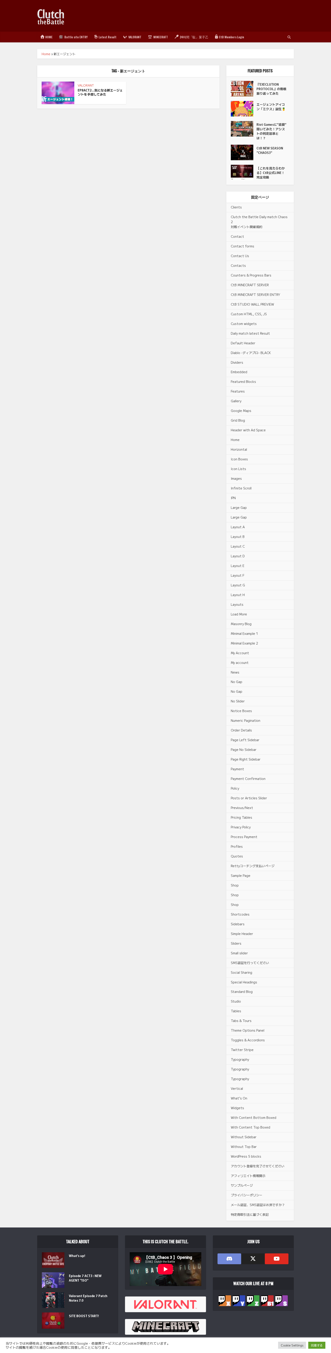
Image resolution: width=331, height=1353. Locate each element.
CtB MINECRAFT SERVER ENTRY (255, 294)
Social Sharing (241, 972)
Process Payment (244, 836)
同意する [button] (317, 1345)
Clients (236, 207)
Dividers (237, 362)
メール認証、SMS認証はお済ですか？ (258, 1204)
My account (240, 662)
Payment (237, 769)
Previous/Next (242, 807)
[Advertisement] (212, 16)
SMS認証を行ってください (250, 962)
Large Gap (239, 507)
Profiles (237, 846)
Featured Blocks (243, 381)
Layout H (238, 594)
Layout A (238, 527)
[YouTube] (276, 1258)
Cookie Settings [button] (292, 1345)
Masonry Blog (241, 624)
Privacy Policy (241, 827)
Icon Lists (238, 468)
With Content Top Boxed (250, 1127)
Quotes (237, 856)
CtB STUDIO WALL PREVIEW (252, 304)
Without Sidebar (243, 1137)
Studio (236, 1001)
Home (46, 54)
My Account (240, 653)
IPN (233, 498)
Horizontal (239, 449)
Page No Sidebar (243, 749)
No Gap (236, 681)
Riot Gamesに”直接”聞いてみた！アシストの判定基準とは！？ (271, 131)
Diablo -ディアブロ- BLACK (251, 352)
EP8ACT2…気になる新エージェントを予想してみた (100, 92)
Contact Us (240, 256)
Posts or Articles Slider (249, 798)
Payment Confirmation (248, 778)
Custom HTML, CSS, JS (249, 314)
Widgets (237, 1108)
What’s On (239, 1098)
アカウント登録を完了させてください (257, 1166)
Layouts (237, 604)
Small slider (239, 953)
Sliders (236, 943)
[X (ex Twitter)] (253, 1258)
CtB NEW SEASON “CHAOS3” (269, 150)
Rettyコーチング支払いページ (252, 866)
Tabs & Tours (241, 1020)
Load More (239, 614)
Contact (237, 236)
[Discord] (229, 1258)
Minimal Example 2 (244, 643)
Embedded (239, 372)
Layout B (238, 536)
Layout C (238, 546)
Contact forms (242, 246)
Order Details (241, 730)
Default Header (243, 343)
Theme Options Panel (247, 1030)
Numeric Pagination (245, 720)
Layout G (238, 585)
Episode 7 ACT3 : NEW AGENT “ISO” (85, 1277)
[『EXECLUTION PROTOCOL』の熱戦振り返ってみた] (243, 88)
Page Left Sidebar (245, 740)
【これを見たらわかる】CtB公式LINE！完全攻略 (270, 172)
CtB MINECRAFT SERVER (250, 285)
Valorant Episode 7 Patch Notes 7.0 (88, 1298)
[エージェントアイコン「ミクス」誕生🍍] (243, 109)
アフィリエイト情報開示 (248, 1175)
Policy (235, 788)
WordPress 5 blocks (246, 1156)
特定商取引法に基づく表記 (250, 1214)
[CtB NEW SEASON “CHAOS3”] (243, 152)
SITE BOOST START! (84, 1316)
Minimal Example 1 (244, 633)
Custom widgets (244, 323)
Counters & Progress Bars (251, 275)
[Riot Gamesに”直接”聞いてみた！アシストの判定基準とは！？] (243, 129)
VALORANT (86, 85)
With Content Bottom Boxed (253, 1117)
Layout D (238, 556)
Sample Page (240, 875)
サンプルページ (242, 1185)
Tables (236, 1011)
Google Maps (241, 410)
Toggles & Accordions (248, 1040)
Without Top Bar (244, 1146)
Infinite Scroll (241, 488)
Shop (235, 885)
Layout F (237, 575)
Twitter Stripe (242, 1049)
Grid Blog (238, 420)
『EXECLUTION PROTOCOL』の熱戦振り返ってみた (271, 89)
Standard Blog (242, 991)
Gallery (236, 401)
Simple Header (242, 933)
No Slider (238, 701)
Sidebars (238, 924)
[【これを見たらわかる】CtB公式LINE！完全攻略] (243, 172)
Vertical (237, 1088)
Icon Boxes (239, 459)
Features (238, 391)
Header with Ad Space (248, 430)
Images (236, 478)
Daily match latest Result (250, 333)
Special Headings (244, 982)
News (235, 672)
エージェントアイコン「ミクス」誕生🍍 (271, 106)
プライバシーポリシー (246, 1195)
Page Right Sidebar (246, 759)
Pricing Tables (241, 817)
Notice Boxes (241, 710)
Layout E (237, 565)
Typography (240, 1059)
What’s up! (77, 1255)
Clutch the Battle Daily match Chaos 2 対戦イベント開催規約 (259, 222)
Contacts (238, 265)
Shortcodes (240, 914)
